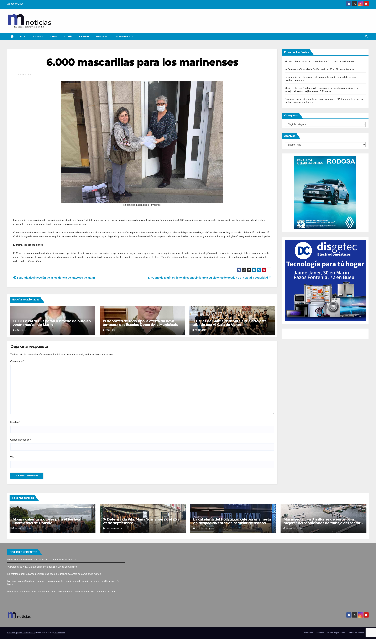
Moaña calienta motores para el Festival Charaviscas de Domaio (319, 61)
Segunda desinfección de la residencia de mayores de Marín (55, 277)
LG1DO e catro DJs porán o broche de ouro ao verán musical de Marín (51, 323)
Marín (53, 36)
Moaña (68, 36)
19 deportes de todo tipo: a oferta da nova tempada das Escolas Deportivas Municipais (140, 323)
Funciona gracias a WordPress (20, 633)
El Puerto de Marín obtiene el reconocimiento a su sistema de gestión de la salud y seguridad (208, 277)
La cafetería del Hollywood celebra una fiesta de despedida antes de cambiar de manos (232, 521)
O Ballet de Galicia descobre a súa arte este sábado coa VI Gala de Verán (229, 323)
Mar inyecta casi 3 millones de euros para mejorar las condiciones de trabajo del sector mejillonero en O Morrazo (321, 523)
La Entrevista (124, 36)
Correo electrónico (20, 439)
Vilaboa (84, 36)
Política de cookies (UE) (358, 633)
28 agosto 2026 (23, 528)
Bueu (23, 36)
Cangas (38, 36)
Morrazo (102, 36)
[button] (366, 36)
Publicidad (308, 633)
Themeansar (59, 633)
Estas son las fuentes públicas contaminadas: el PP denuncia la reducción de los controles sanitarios (61, 591)
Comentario (17, 361)
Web (12, 457)
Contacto (320, 633)
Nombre (15, 422)
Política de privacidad (336, 633)
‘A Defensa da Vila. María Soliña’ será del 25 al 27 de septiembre (319, 69)
